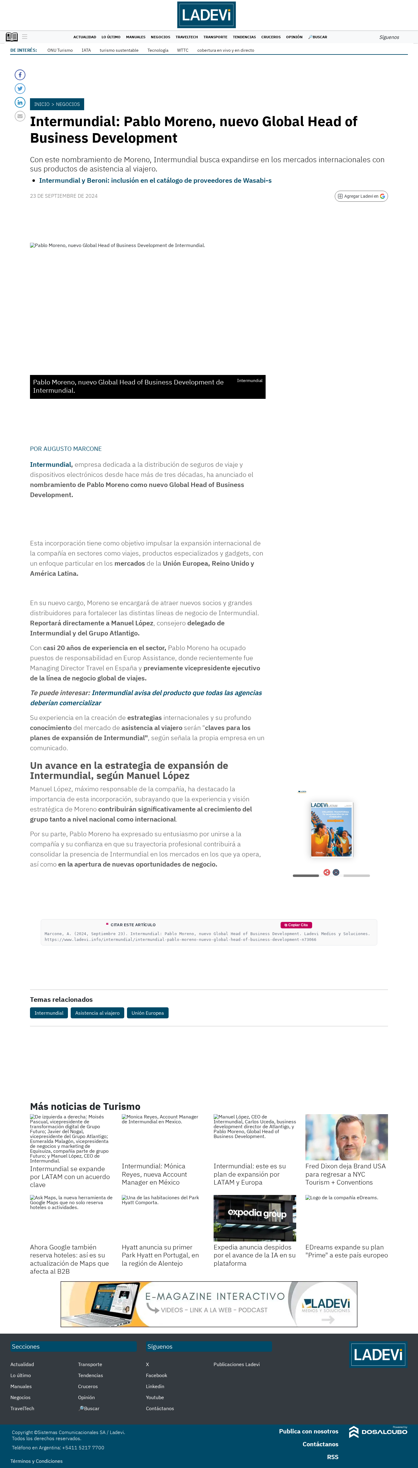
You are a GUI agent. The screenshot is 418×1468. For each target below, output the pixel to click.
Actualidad (84, 37)
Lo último (111, 37)
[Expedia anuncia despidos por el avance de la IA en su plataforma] (255, 1218)
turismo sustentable (119, 50)
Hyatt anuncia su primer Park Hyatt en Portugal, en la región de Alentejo (160, 1255)
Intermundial (50, 464)
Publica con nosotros (308, 1431)
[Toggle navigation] (23, 37)
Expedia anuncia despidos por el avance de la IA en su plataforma (255, 1255)
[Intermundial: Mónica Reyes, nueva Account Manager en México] (163, 1137)
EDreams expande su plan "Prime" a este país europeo (346, 1250)
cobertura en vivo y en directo (225, 50)
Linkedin (155, 1386)
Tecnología (157, 50)
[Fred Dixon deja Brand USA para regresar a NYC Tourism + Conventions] (346, 1137)
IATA (86, 50)
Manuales (135, 37)
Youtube (155, 1397)
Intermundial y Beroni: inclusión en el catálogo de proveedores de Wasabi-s (155, 180)
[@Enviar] (20, 116)
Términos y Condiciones (36, 1461)
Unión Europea (148, 1013)
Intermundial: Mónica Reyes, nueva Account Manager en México (154, 1173)
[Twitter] (20, 88)
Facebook (156, 1375)
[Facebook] (20, 74)
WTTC (182, 50)
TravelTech (187, 37)
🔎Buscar (317, 37)
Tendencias (244, 37)
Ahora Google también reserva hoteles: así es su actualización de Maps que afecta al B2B (69, 1258)
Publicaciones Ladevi (237, 1364)
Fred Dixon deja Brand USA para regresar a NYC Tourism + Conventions (345, 1173)
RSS (332, 1457)
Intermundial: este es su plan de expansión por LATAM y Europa (250, 1173)
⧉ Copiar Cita (296, 925)
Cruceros (271, 37)
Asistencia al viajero (97, 1013)
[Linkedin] (20, 102)
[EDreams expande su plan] (346, 1218)
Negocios (160, 37)
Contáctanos (160, 1408)
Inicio (42, 104)
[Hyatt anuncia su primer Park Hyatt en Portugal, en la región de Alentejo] (163, 1218)
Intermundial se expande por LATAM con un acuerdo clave (70, 1176)
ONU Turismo (60, 50)
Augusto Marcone (72, 448)
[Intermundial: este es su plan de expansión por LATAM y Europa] (255, 1137)
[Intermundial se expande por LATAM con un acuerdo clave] (71, 1138)
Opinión (294, 37)
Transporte (215, 37)
